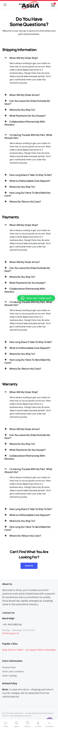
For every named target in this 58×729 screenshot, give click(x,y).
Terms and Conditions (13, 671)
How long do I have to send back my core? (27, 194)
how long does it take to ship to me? (30, 175)
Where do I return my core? (25, 201)
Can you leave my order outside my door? (27, 102)
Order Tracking (9, 675)
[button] (29, 58)
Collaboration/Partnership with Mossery (24, 123)
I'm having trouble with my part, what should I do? (28, 136)
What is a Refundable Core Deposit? (29, 180)
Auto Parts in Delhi (12, 649)
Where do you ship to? (22, 109)
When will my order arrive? (24, 95)
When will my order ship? (23, 58)
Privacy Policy (9, 667)
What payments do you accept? (27, 115)
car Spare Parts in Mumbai (40, 649)
